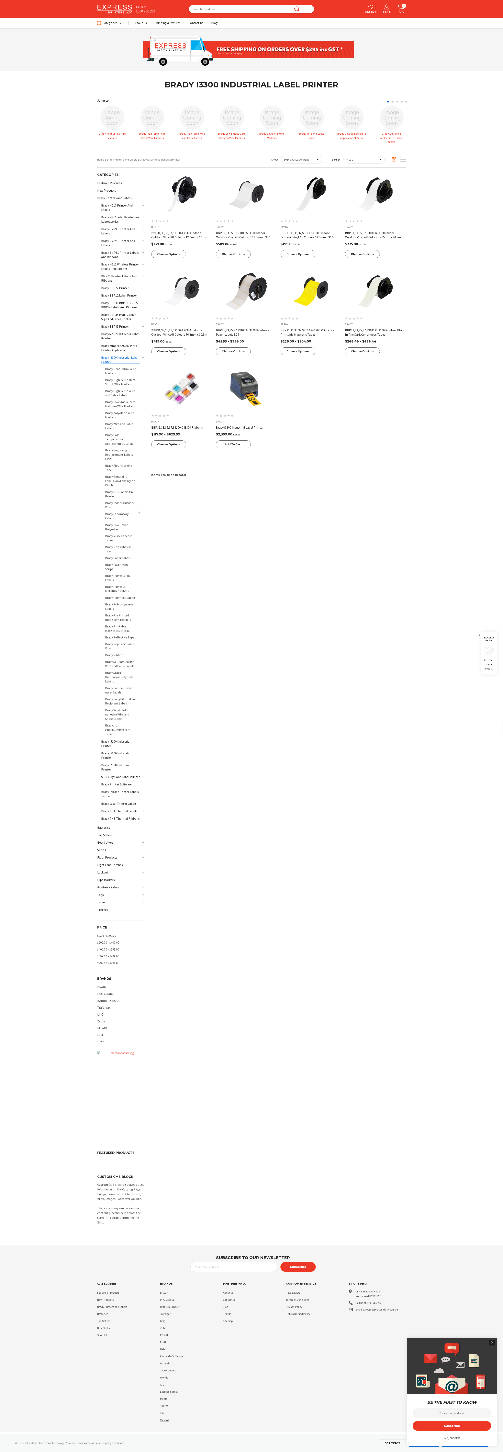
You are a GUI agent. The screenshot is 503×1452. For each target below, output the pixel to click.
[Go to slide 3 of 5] (397, 102)
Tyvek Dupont (168, 1370)
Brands (227, 1314)
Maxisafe (165, 1363)
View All (164, 1420)
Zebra (101, 1021)
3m (162, 1413)
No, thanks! (452, 1438)
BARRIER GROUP (108, 1001)
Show (274, 159)
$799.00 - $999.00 (108, 963)
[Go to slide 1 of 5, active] (388, 102)
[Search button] (297, 9)
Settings (392, 1443)
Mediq (163, 1399)
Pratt (101, 1035)
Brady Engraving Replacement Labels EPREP (392, 138)
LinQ (100, 1014)
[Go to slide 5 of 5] (406, 102)
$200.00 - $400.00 (108, 942)
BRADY (101, 987)
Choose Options (168, 254)
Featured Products (108, 1292)
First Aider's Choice (171, 1356)
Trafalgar (103, 1007)
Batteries (102, 1314)
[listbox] (364, 159)
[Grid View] (394, 159)
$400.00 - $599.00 (108, 949)
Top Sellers (103, 1321)
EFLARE (102, 1028)
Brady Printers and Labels (112, 1307)
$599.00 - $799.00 (108, 956)
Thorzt (164, 1406)
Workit (164, 1377)
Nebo (101, 1042)
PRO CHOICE (106, 994)
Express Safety (169, 1391)
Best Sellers (104, 1328)
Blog (225, 1307)
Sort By (336, 159)
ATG (162, 1384)
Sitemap (228, 1321)
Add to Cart (233, 444)
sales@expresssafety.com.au (380, 1309)
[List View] (403, 160)
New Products (105, 1299)
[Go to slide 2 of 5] (393, 102)
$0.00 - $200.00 (106, 936)
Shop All (102, 1335)
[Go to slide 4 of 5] (402, 102)
